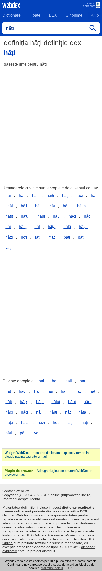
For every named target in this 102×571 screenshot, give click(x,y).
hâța (51, 227)
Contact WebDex (15, 491)
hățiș (81, 206)
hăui (41, 216)
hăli (24, 206)
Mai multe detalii (52, 568)
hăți (43, 64)
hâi (8, 227)
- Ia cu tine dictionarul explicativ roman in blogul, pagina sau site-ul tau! (47, 454)
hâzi (9, 237)
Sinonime (74, 15)
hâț (37, 227)
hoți (24, 237)
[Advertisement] (51, 124)
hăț (52, 206)
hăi (93, 195)
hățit (9, 216)
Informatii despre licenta (21, 499)
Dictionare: (12, 15)
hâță (67, 227)
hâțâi (83, 227)
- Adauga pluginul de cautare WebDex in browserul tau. (48, 472)
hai (8, 195)
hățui (25, 216)
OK (70, 568)
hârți (22, 227)
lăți (37, 237)
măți (52, 237)
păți (67, 237)
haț (65, 195)
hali (35, 195)
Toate (35, 15)
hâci (72, 216)
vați (8, 247)
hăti (38, 206)
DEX (53, 15)
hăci (79, 195)
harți (50, 195)
